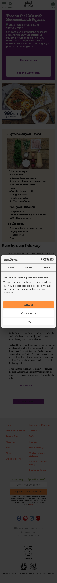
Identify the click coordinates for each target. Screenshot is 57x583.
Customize (26, 313)
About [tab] (47, 267)
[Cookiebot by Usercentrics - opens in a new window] (41, 259)
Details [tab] (28, 267)
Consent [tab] (10, 267)
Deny (28, 321)
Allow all (28, 305)
